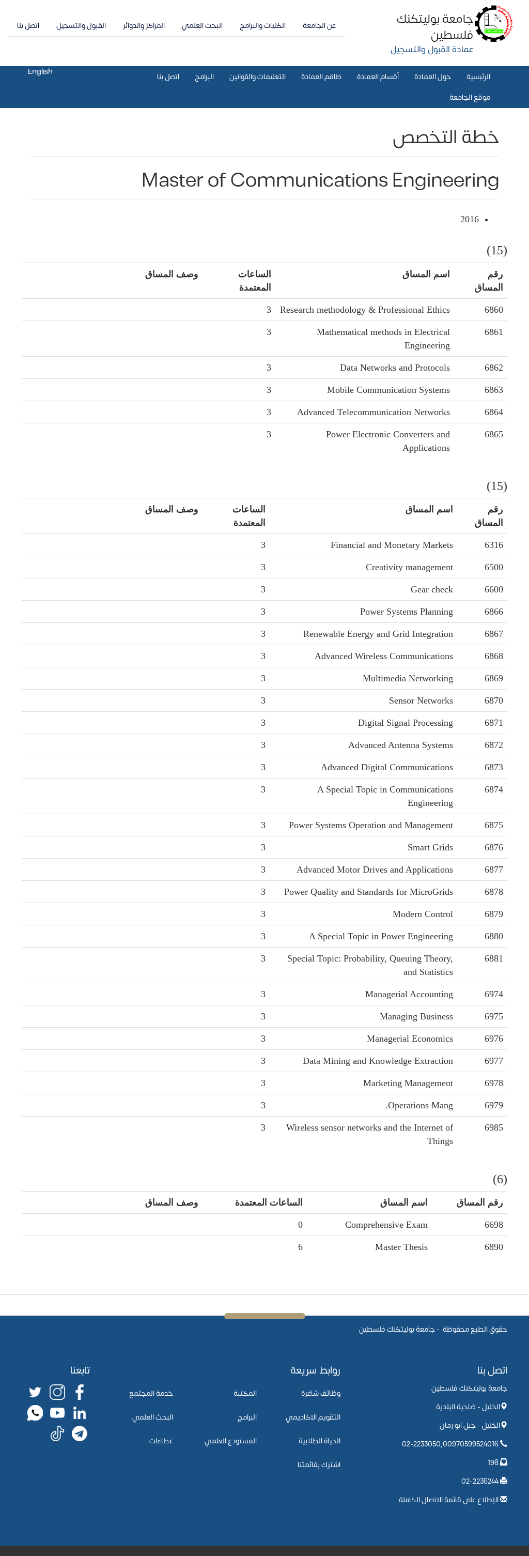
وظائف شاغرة (320, 1393)
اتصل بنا (28, 26)
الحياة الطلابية (319, 1441)
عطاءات (161, 1441)
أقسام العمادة (378, 77)
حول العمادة (432, 77)
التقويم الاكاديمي (313, 1417)
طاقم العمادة (321, 77)
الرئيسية (478, 77)
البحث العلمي (202, 26)
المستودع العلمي (231, 1441)
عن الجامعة (319, 26)
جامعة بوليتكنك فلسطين (435, 27)
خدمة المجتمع (151, 1393)
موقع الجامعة (469, 97)
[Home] (494, 23)
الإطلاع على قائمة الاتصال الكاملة (449, 1500)
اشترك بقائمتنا (319, 1465)
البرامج (204, 77)
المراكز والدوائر (144, 26)
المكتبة (245, 1393)
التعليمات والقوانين (257, 77)
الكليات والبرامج (263, 26)
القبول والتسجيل (81, 26)
